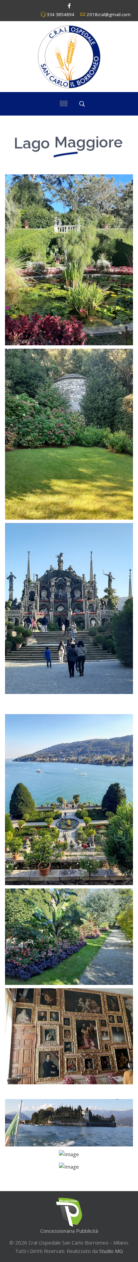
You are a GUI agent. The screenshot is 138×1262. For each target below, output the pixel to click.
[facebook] (69, 5)
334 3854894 (60, 14)
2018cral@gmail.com (109, 14)
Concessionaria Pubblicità (69, 1230)
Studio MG (110, 1251)
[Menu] (64, 104)
